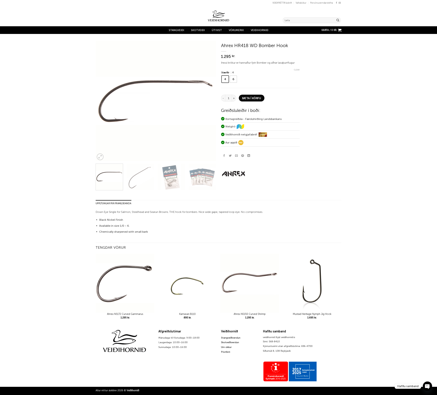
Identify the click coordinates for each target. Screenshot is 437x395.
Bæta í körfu (251, 98)
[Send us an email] (340, 3)
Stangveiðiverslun (230, 337)
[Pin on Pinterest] (242, 156)
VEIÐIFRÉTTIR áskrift (282, 3)
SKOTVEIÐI (198, 30)
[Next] (209, 101)
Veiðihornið (259, 30)
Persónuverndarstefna (321, 3)
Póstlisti (225, 351)
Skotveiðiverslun (230, 342)
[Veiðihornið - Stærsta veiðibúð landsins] (219, 16)
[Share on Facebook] (224, 156)
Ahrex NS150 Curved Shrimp (250, 314)
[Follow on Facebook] (336, 3)
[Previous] (102, 101)
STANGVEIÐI (176, 30)
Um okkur (226, 347)
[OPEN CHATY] (427, 386)
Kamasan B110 (187, 314)
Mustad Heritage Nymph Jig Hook (312, 314)
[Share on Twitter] (230, 156)
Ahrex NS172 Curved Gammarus (125, 314)
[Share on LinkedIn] (249, 156)
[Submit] (338, 20)
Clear (297, 70)
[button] (331, 30)
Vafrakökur (301, 3)
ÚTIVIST (217, 30)
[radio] (225, 79)
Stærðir (225, 72)
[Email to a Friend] (236, 156)
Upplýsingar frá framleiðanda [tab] (113, 203)
